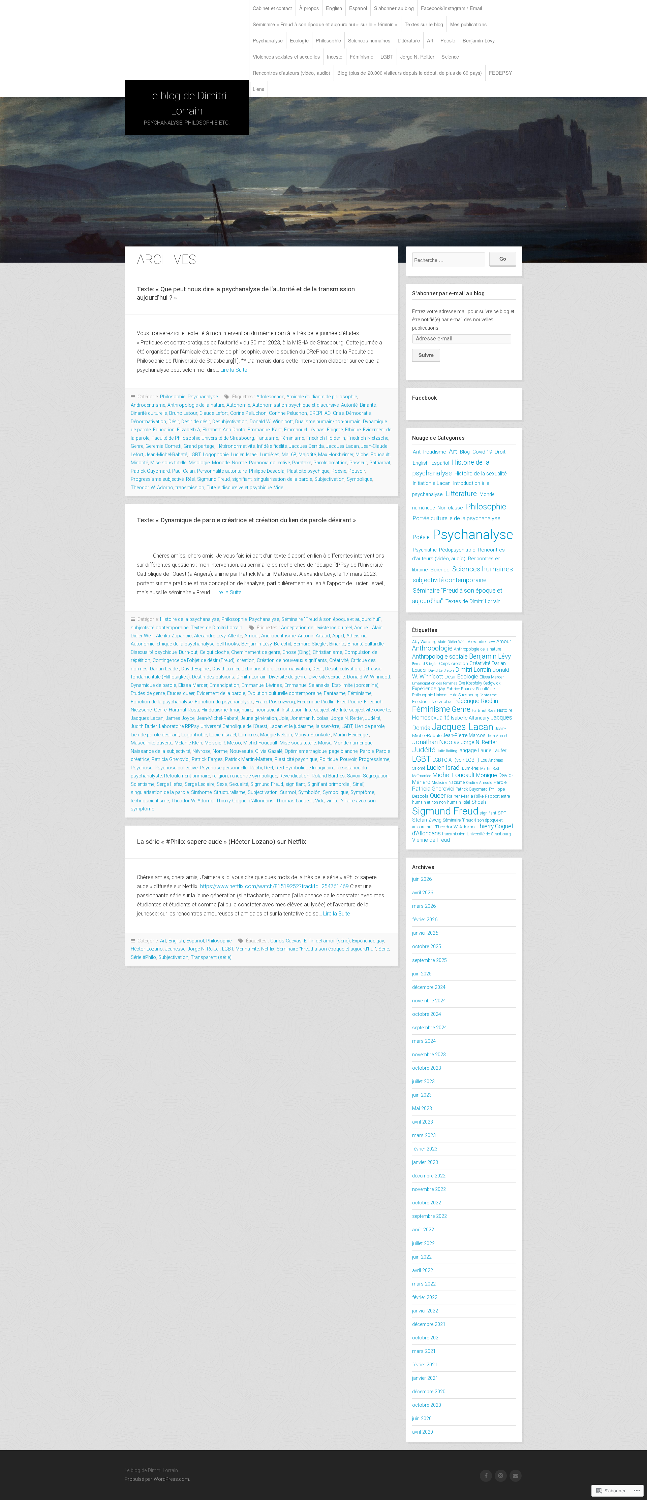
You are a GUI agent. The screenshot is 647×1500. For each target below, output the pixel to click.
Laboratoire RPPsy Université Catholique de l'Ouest (213, 726)
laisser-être (327, 726)
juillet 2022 (423, 1243)
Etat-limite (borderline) (355, 685)
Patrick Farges (207, 759)
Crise (338, 413)
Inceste (335, 56)
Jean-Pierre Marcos (464, 735)
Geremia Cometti (163, 446)
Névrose (201, 751)
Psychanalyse (268, 40)
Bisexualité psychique (154, 652)
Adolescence (270, 397)
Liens (259, 88)
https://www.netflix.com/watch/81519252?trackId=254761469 (274, 886)
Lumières (269, 455)
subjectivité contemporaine (159, 628)
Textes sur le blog (424, 24)
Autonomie (238, 405)
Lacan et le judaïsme (291, 726)
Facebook (424, 398)
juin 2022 (422, 1257)
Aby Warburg (424, 641)
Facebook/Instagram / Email (451, 7)
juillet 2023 (423, 1082)
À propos (309, 7)
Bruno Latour (183, 413)
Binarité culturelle (149, 413)
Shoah (478, 802)
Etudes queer (180, 693)
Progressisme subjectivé (157, 479)
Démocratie (358, 413)
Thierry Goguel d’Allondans (245, 801)
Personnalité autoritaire (222, 471)
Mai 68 (289, 455)
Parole (367, 751)
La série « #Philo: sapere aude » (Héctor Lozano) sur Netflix (221, 841)
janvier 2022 (425, 1311)
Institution (292, 710)
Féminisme (362, 56)
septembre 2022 (429, 1216)
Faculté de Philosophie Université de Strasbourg (203, 438)
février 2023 (424, 1149)
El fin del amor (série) (327, 941)
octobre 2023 (426, 1068)
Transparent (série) (211, 957)
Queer (437, 795)
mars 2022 (424, 1284)
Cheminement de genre (255, 652)
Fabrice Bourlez (460, 689)
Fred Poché (349, 702)
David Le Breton (441, 670)
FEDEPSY (500, 72)
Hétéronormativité (236, 446)
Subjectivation (329, 479)
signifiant (242, 479)
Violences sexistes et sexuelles (286, 56)
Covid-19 (482, 452)
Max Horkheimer (335, 455)
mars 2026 (424, 906)
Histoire (504, 710)
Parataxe (301, 463)
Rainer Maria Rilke (465, 796)
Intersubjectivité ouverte (365, 710)
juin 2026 (422, 879)
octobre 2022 (426, 1203)
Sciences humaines (369, 40)
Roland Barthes (328, 776)
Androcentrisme (148, 405)
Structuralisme (229, 792)
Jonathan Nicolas (309, 718)
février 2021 (424, 1365)
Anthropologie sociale (440, 656)
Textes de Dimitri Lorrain (216, 628)
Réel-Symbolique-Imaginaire (304, 768)
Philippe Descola (266, 471)
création (245, 660)
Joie (283, 718)
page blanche (343, 751)
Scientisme (142, 784)
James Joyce (180, 718)
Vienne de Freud (431, 840)
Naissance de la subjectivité (160, 751)
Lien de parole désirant (155, 735)
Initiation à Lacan (432, 483)
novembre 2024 (429, 1001)
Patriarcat (379, 463)
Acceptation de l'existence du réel (316, 628)
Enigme (335, 430)
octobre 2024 (426, 1014)
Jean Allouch (498, 736)
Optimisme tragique (306, 751)
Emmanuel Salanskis (307, 685)
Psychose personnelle (223, 768)
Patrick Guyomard (150, 471)
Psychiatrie (424, 550)
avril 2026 (422, 893)
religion (220, 776)
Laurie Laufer (492, 750)
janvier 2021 (425, 1378)
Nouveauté (241, 751)
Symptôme (362, 792)
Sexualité (238, 784)
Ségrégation (376, 776)
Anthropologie (432, 648)
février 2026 (424, 920)
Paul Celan (183, 471)
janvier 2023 (425, 1162)
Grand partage (199, 446)
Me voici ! (215, 743)
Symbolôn (309, 792)
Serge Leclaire (199, 784)
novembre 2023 (429, 1055)
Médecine (439, 782)
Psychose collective (176, 768)
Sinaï (358, 784)
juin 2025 (422, 974)
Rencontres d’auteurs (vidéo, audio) (292, 72)
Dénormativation (148, 422)
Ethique (353, 430)
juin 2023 (422, 1095)
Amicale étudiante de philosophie (321, 397)
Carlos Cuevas (286, 941)
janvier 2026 (425, 933)
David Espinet (195, 669)
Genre (137, 446)
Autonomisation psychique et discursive (295, 405)
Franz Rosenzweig (275, 702)
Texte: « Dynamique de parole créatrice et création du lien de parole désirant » (246, 520)
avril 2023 (422, 1122)
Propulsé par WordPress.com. (157, 1479)
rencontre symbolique (253, 776)
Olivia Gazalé (268, 751)
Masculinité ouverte (151, 743)
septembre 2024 (429, 1028)
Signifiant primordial (328, 784)
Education (164, 430)
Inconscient (266, 710)
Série (383, 949)
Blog (465, 452)
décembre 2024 (428, 987)
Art (430, 40)
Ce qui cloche (214, 652)
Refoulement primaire (187, 776)
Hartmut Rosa (184, 710)
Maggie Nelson (276, 735)
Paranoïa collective (269, 463)
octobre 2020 (426, 1405)
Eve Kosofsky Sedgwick (479, 683)
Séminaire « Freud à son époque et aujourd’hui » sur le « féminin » (325, 24)
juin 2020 (422, 1419)
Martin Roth (490, 768)
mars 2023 (424, 1135)
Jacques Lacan (342, 446)
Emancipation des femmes (434, 683)
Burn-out (188, 652)
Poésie (448, 40)
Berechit (282, 644)
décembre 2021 (428, 1324)
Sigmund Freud (213, 479)
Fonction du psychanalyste (224, 702)
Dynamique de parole (153, 685)
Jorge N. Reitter (417, 56)
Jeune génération (259, 718)
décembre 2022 (428, 1176)
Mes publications (468, 24)
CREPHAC (320, 413)
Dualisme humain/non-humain (328, 422)
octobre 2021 (426, 1338)
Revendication (294, 776)
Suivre (426, 355)
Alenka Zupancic (174, 636)
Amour (251, 636)
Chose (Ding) (296, 652)
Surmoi (288, 792)
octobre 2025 (426, 946)
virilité (332, 801)
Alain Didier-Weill (452, 642)
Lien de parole (369, 726)
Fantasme (267, 438)
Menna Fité (247, 949)
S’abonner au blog (394, 7)
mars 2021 (424, 1351)
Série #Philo (143, 957)
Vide (278, 488)
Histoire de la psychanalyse (189, 619)
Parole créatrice (330, 463)
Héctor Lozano (147, 949)
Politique (328, 759)
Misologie (199, 463)
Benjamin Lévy (479, 40)
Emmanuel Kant (265, 430)
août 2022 (423, 1230)
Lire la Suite (233, 370)
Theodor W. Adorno (152, 488)
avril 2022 (422, 1270)
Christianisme (327, 652)
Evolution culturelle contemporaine (284, 693)
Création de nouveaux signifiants (292, 660)
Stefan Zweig (426, 820)
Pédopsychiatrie (457, 550)
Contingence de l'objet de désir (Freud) (194, 660)
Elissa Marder (192, 685)
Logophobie (215, 455)
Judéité (372, 718)
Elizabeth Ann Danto (224, 430)
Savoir (354, 776)
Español (358, 7)
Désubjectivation (229, 422)
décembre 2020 (428, 1392)
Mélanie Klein (188, 743)
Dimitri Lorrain (252, 677)
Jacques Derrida (306, 446)
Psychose (141, 768)
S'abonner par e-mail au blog (448, 293)
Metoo (234, 743)
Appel (338, 636)
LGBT (386, 56)
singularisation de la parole (283, 479)
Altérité (235, 636)
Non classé (450, 508)
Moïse (324, 743)
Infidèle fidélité (272, 446)
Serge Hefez (169, 784)
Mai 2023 (422, 1108)
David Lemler (225, 669)
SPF (502, 812)
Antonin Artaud (314, 636)
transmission (190, 488)
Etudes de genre (148, 693)
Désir (173, 422)
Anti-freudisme (429, 452)
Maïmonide (421, 776)
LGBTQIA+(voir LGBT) (455, 760)
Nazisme (457, 782)
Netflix (267, 949)
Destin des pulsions (213, 677)
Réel (190, 479)
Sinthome (201, 792)
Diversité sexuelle (327, 677)
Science (450, 56)
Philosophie (328, 40)
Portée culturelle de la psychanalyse (456, 518)
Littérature (409, 40)
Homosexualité (431, 717)
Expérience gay (368, 941)
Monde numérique (353, 743)
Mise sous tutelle (168, 463)
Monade (220, 463)
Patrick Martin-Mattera (248, 759)
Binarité (368, 405)
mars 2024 (424, 1041)
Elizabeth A (188, 430)
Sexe (222, 784)
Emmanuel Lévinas (304, 430)
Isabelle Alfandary (470, 718)
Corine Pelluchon (248, 413)
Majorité (307, 455)
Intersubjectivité (321, 710)
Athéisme (356, 636)
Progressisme (374, 759)
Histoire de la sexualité (481, 473)
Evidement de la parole (221, 693)
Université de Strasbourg (489, 834)
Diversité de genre (287, 677)
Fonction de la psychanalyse (161, 702)
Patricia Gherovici (170, 759)
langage (468, 750)
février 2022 (424, 1297)
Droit (500, 452)
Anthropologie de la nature (195, 405)
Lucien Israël (244, 455)
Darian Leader (164, 669)
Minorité (139, 463)
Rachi (256, 768)
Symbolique (359, 479)
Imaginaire (241, 710)
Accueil (362, 628)
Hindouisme (214, 710)
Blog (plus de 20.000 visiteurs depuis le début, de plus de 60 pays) (409, 72)
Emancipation (224, 685)
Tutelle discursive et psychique (239, 488)
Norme (239, 463)
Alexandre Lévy (209, 636)
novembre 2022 (429, 1189)
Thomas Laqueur (294, 801)
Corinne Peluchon (288, 413)
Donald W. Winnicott (271, 422)
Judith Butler (144, 726)
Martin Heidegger (351, 735)
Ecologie (299, 40)
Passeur (358, 463)
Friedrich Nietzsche (367, 438)
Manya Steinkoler (313, 735)
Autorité (349, 405)
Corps (444, 663)
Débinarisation (257, 669)
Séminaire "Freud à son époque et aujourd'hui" (331, 619)
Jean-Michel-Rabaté (166, 455)
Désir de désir (195, 422)
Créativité (338, 660)
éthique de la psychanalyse (185, 644)
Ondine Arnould (479, 782)
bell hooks (228, 644)
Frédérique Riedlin (316, 702)
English (334, 7)
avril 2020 (422, 1432)
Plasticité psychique (308, 471)
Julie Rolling (447, 751)
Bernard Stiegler (310, 644)
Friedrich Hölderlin (325, 438)
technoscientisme (150, 801)
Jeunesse (175, 949)
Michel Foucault (373, 455)
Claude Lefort (213, 413)
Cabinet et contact (272, 7)
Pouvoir (356, 471)
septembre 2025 (429, 960)
